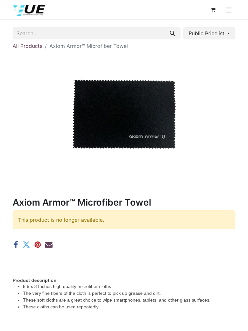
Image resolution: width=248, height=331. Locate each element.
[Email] (49, 245)
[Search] (172, 33)
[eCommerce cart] (212, 9)
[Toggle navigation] (228, 10)
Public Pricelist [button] (207, 33)
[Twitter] (26, 245)
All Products (27, 46)
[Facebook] (16, 245)
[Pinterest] (38, 245)
